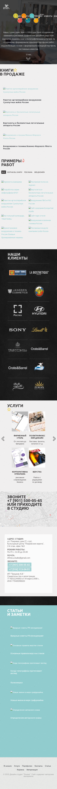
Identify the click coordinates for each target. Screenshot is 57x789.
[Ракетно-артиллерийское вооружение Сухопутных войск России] (14, 203)
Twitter (20, 433)
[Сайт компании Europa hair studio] (41, 210)
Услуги (17, 766)
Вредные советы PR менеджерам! (26, 636)
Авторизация (32, 770)
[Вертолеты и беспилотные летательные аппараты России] (41, 192)
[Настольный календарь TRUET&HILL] (14, 217)
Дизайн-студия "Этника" (9, 6)
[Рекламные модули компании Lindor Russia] (41, 230)
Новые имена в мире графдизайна (26, 700)
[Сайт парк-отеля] (41, 216)
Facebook (20, 424)
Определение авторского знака (25, 718)
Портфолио (27, 766)
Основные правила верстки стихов (27, 653)
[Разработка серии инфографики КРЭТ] (14, 191)
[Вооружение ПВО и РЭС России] (41, 202)
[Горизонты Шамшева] (14, 182)
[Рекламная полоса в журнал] (41, 183)
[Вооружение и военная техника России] (41, 222)
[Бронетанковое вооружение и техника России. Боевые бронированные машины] (14, 233)
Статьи (48, 766)
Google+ (20, 441)
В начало (8, 766)
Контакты (39, 766)
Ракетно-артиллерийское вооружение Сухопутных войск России (22, 101)
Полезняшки (16, 682)
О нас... (29, 54)
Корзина (20, 770)
